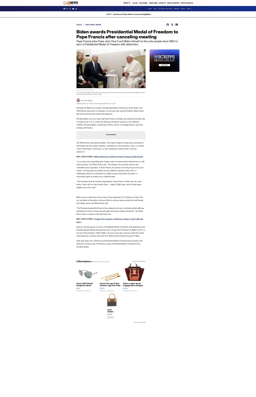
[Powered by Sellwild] (143, 322)
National (143, 3)
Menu (126, 3)
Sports (162, 3)
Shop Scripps (173, 3)
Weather (153, 3)
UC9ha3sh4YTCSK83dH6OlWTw (73, 9)
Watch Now (186, 3)
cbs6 (67, 9)
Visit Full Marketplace (139, 261)
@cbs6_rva (77, 9)
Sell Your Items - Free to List (101, 262)
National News (93, 25)
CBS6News (65, 9)
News (150, 9)
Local (135, 3)
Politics (183, 9)
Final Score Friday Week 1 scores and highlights (132, 14)
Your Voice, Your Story (165, 9)
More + (189, 9)
